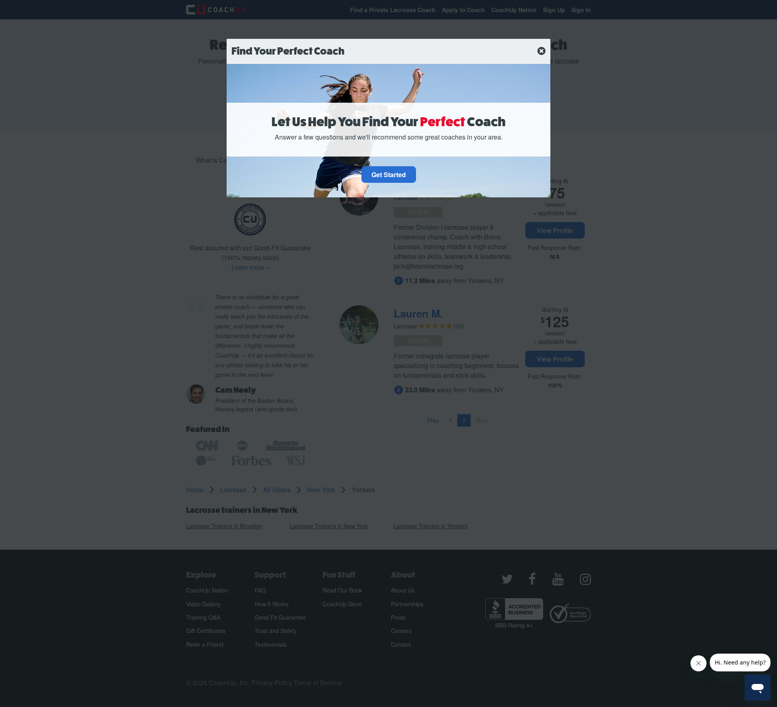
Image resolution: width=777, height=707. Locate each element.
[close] (541, 51)
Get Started (389, 174)
